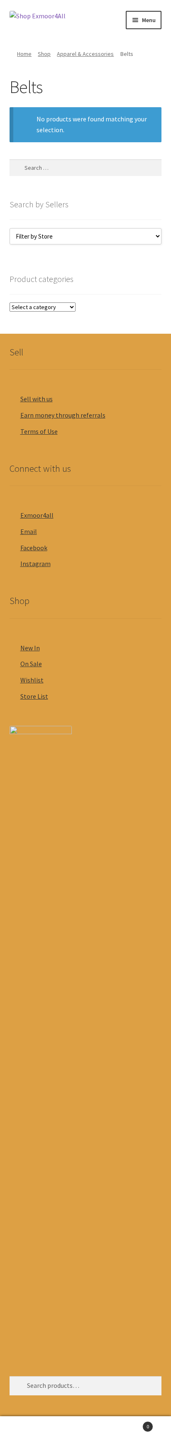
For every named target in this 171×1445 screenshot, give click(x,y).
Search (85, 1431)
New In (30, 648)
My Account (28, 1431)
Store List (34, 696)
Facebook (33, 548)
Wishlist (32, 680)
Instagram (35, 563)
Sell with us (36, 399)
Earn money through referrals (62, 415)
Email (28, 531)
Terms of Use (39, 431)
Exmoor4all (37, 515)
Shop (44, 54)
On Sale (31, 664)
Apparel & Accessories (85, 54)
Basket (131, 1423)
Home (24, 54)
